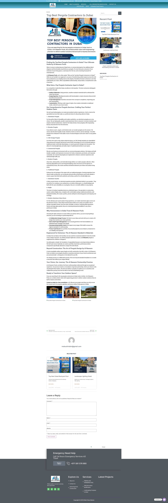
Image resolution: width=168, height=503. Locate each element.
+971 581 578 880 (78, 463)
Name (48, 417)
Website (49, 428)
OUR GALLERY (80, 6)
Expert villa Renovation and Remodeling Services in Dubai (110, 66)
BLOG (87, 6)
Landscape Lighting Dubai (83, 376)
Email (48, 423)
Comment (49, 401)
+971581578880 (52, 1)
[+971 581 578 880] (68, 463)
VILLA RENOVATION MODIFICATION (98, 4)
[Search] (119, 13)
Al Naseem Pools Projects (97, 6)
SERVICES (83, 4)
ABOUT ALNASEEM (74, 4)
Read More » (51, 384)
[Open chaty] (164, 499)
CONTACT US (112, 4)
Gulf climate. (75, 245)
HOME (65, 4)
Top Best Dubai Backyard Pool (58, 376)
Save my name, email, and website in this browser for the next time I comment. (67, 433)
